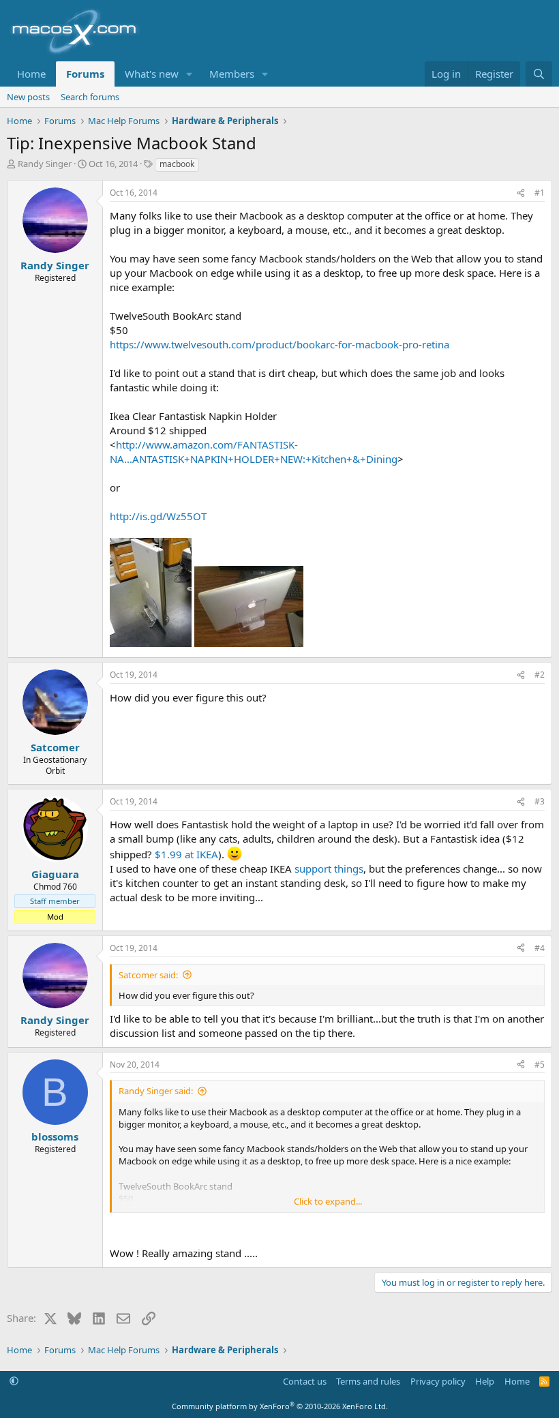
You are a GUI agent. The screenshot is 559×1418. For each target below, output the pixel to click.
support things (328, 868)
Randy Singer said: (156, 1091)
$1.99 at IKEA (186, 854)
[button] (189, 74)
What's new (152, 73)
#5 (539, 1064)
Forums (85, 73)
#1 (539, 192)
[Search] (539, 74)
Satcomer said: (148, 975)
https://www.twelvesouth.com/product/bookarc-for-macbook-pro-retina (279, 344)
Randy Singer (45, 163)
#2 (539, 674)
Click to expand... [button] (328, 1201)
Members (231, 73)
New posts (28, 97)
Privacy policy (438, 1381)
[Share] (521, 193)
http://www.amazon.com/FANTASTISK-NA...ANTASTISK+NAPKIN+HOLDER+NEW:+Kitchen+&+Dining (253, 452)
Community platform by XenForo (280, 1406)
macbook (177, 164)
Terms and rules (368, 1381)
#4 (539, 948)
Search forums (90, 97)
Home (31, 73)
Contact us (305, 1381)
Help (484, 1381)
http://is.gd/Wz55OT (158, 516)
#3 (539, 801)
